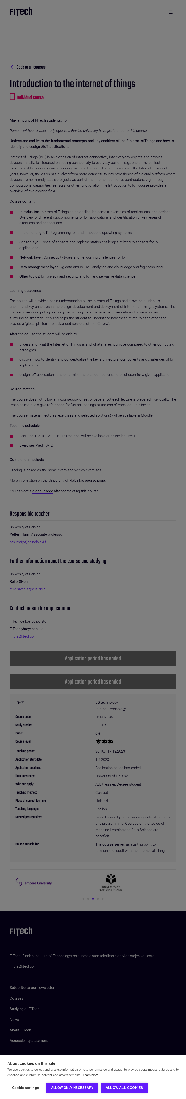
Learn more (90, 1075)
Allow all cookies (124, 1088)
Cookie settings (25, 1088)
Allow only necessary (72, 1088)
